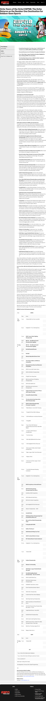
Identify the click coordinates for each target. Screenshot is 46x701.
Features (19, 2)
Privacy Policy (38, 689)
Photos (27, 2)
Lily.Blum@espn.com (25, 680)
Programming (32, 2)
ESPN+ (16, 689)
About (38, 2)
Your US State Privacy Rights (39, 691)
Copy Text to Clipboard (6, 56)
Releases (14, 2)
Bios (23, 2)
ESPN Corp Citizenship (19, 696)
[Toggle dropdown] (44, 2)
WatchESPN (17, 692)
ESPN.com (17, 691)
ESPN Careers (18, 694)
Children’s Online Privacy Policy (38, 694)
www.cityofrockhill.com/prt (28, 676)
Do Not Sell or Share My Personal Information (40, 698)
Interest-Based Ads (39, 696)
